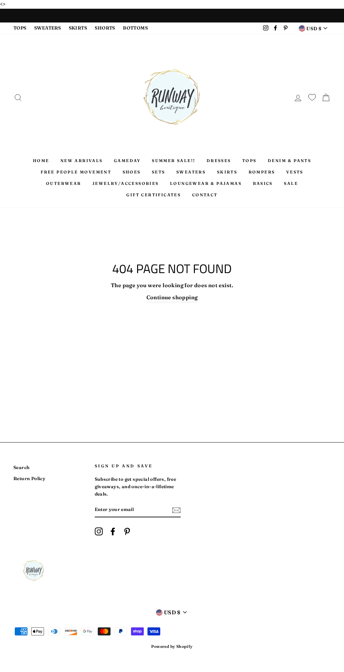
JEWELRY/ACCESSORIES (125, 183)
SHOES (132, 171)
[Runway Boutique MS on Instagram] (99, 531)
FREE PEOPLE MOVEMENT (76, 171)
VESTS (294, 171)
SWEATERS (47, 28)
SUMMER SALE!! (173, 160)
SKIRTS (78, 28)
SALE (291, 183)
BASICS (263, 183)
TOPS (20, 28)
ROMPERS (262, 171)
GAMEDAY (127, 160)
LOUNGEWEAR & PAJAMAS (206, 183)
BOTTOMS (135, 28)
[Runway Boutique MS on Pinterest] (127, 531)
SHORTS (105, 28)
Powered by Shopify (171, 646)
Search (21, 467)
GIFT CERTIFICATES (153, 194)
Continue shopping (172, 297)
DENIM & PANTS (289, 160)
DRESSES (219, 160)
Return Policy (29, 478)
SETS (158, 171)
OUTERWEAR (63, 183)
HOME (41, 160)
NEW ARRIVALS (81, 160)
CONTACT (205, 194)
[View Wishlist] (312, 96)
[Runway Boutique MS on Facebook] (113, 531)
